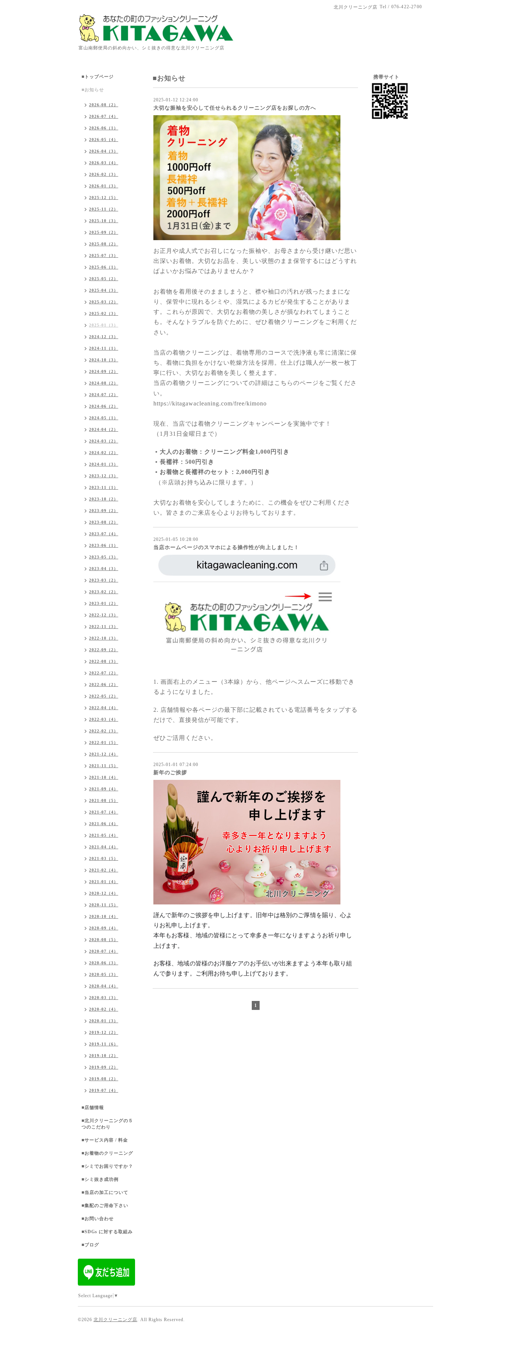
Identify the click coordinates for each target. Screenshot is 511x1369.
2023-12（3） (103, 476)
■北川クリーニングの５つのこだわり (107, 1124)
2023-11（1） (103, 487)
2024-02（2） (103, 452)
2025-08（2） (103, 244)
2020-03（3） (103, 997)
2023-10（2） (103, 499)
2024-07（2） (103, 394)
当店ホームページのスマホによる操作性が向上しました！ (226, 547)
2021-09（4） (103, 789)
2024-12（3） (103, 336)
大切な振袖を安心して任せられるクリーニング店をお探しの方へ (234, 108)
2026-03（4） (103, 162)
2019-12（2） (103, 1032)
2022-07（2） (103, 673)
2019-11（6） (103, 1044)
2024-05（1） (103, 418)
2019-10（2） (103, 1055)
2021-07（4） (103, 812)
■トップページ (98, 76)
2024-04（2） (103, 429)
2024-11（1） (103, 348)
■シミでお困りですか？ (107, 1166)
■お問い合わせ (98, 1218)
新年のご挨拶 (170, 772)
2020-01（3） (103, 1021)
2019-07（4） (103, 1090)
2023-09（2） (103, 510)
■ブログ (90, 1244)
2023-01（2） (103, 603)
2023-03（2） (103, 580)
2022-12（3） (103, 615)
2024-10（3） (103, 360)
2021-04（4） (103, 847)
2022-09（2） (103, 649)
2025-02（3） (103, 313)
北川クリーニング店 (115, 1319)
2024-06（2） (103, 406)
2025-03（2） (103, 302)
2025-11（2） (103, 209)
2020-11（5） (103, 905)
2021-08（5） (103, 800)
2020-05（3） (103, 974)
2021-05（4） (103, 835)
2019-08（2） (103, 1078)
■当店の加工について (105, 1192)
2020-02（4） (103, 1009)
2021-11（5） (103, 765)
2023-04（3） (103, 568)
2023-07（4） (103, 534)
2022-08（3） (103, 661)
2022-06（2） (103, 684)
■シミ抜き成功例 (100, 1179)
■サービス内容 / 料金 (105, 1140)
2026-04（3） (103, 151)
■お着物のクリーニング (107, 1153)
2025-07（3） (103, 255)
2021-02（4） (103, 870)
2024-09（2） (103, 371)
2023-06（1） (103, 545)
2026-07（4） (103, 116)
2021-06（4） (103, 823)
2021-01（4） (103, 881)
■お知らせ (93, 89)
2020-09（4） (103, 928)
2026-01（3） (103, 186)
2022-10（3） (103, 638)
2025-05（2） (103, 278)
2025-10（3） (103, 220)
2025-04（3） (103, 290)
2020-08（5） (103, 939)
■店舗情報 (93, 1107)
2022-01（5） (103, 742)
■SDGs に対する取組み (107, 1231)
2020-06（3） (103, 963)
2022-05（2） (103, 696)
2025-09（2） (103, 232)
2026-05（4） (103, 139)
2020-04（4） (103, 986)
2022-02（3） (103, 731)
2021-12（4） (103, 754)
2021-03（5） (103, 858)
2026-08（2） (103, 104)
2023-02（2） (103, 591)
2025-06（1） (103, 267)
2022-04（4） (103, 707)
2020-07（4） (103, 951)
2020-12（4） (103, 893)
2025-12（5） (103, 197)
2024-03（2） (103, 441)
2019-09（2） (103, 1067)
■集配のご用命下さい (105, 1205)
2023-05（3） (103, 557)
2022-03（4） (103, 719)
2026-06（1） (103, 128)
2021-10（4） (103, 777)
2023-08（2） (103, 522)
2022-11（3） (103, 626)
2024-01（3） (103, 464)
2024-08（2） (103, 383)
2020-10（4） (103, 916)
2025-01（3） (103, 325)
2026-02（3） (103, 174)
